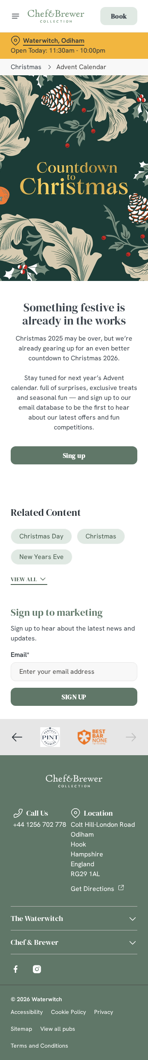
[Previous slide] (17, 737)
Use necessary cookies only (74, 678)
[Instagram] (37, 969)
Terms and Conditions (39, 1045)
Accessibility (27, 1012)
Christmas (26, 67)
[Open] (16, 16)
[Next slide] (130, 737)
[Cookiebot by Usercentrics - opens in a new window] (104, 374)
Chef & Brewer (34, 942)
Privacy (103, 1012)
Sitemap (21, 1028)
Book (118, 16)
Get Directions (92, 888)
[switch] (127, 541)
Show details (104, 625)
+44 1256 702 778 (39, 824)
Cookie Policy (68, 1012)
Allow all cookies (74, 651)
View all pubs (57, 1028)
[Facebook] (16, 969)
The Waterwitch (37, 918)
